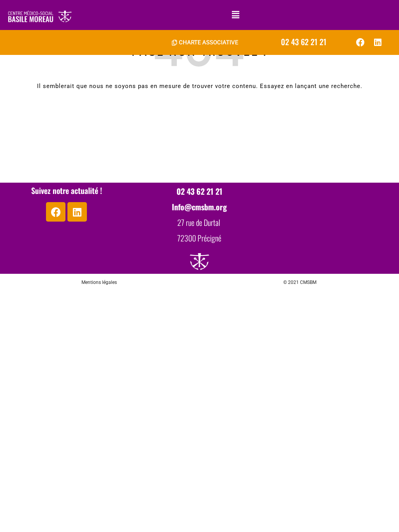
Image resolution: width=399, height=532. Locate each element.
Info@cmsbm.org (199, 207)
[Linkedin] (377, 42)
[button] (235, 14)
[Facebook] (360, 42)
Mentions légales (99, 282)
